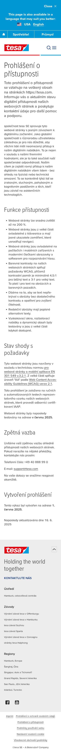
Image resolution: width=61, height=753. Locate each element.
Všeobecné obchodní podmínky (30, 740)
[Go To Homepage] (3, 34)
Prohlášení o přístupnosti (30, 722)
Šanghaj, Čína (11, 666)
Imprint (9, 716)
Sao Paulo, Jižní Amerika (16, 684)
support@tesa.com (26, 468)
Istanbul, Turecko (13, 689)
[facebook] (7, 703)
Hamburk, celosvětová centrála (20, 595)
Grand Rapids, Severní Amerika (20, 678)
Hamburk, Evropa (13, 660)
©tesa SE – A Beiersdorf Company (31, 747)
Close (48, 6)
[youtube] (17, 703)
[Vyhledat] (49, 47)
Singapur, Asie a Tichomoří (18, 672)
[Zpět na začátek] (54, 549)
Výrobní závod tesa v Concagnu (20, 637)
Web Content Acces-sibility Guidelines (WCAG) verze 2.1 (30, 381)
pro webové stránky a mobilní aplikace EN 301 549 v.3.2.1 (29, 371)
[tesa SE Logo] (16, 47)
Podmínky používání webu (30, 728)
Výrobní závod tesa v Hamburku (21, 619)
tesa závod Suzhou (14, 625)
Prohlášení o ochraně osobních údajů (35, 716)
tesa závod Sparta (13, 631)
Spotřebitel (21, 34)
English (38, 24)
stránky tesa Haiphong (16, 642)
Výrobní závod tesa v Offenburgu (21, 613)
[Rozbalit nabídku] (54, 47)
